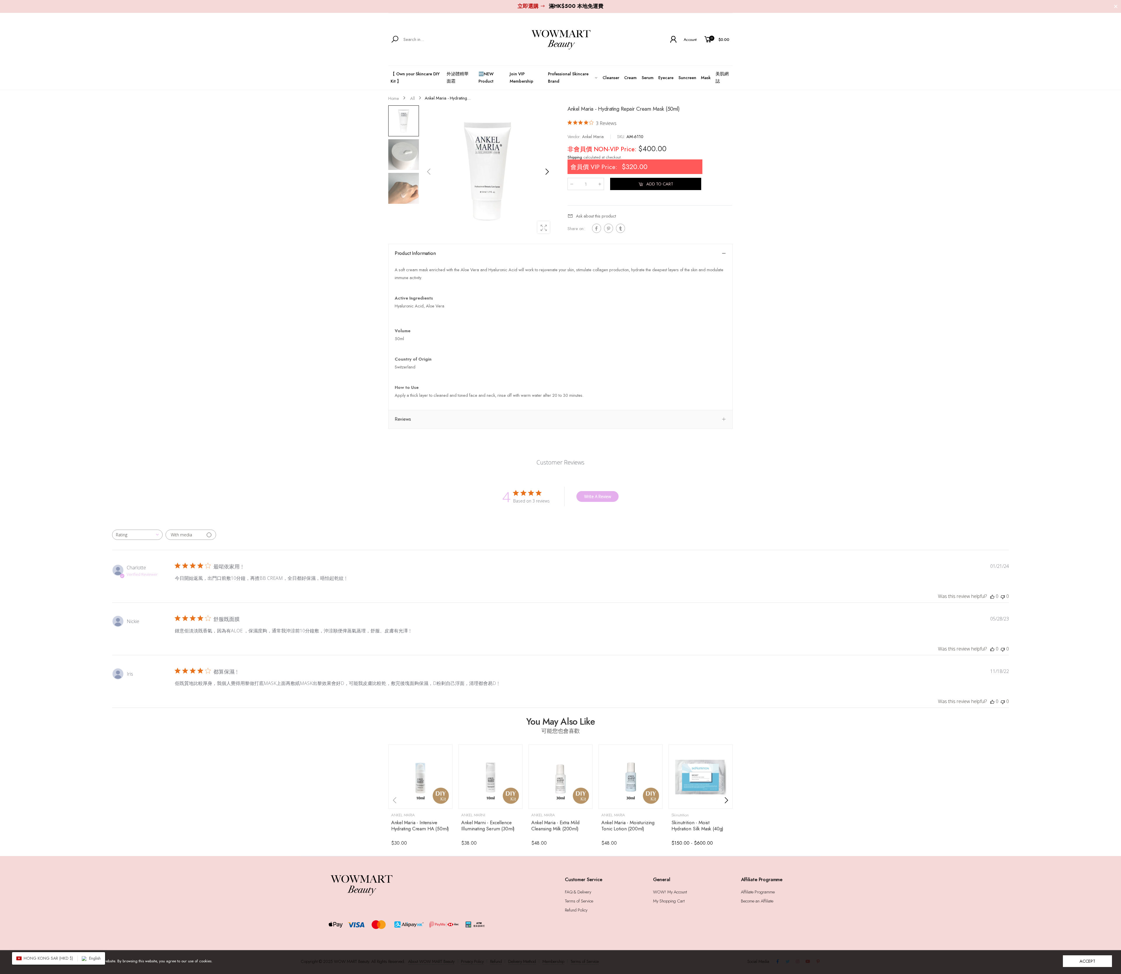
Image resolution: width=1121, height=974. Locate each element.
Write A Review (597, 496)
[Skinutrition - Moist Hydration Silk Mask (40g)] (700, 776)
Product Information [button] (415, 253)
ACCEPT (1087, 961)
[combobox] (137, 535)
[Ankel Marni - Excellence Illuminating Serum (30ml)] (490, 776)
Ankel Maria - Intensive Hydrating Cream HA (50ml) (420, 825)
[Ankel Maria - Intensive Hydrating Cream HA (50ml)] (420, 776)
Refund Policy (576, 910)
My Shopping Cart (669, 901)
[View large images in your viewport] (543, 227)
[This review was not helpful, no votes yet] (1003, 596)
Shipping (575, 157)
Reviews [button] (403, 418)
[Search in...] (396, 39)
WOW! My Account (670, 892)
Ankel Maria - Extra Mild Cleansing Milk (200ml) (555, 825)
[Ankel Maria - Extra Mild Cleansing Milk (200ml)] (560, 776)
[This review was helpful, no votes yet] (992, 596)
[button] (546, 171)
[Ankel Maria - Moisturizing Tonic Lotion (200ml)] (630, 776)
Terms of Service (579, 901)
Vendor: (575, 136)
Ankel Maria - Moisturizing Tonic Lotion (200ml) (628, 825)
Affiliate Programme (758, 892)
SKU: (621, 136)
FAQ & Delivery (578, 892)
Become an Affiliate (757, 901)
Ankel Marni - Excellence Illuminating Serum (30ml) (488, 825)
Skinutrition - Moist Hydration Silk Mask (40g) (697, 825)
